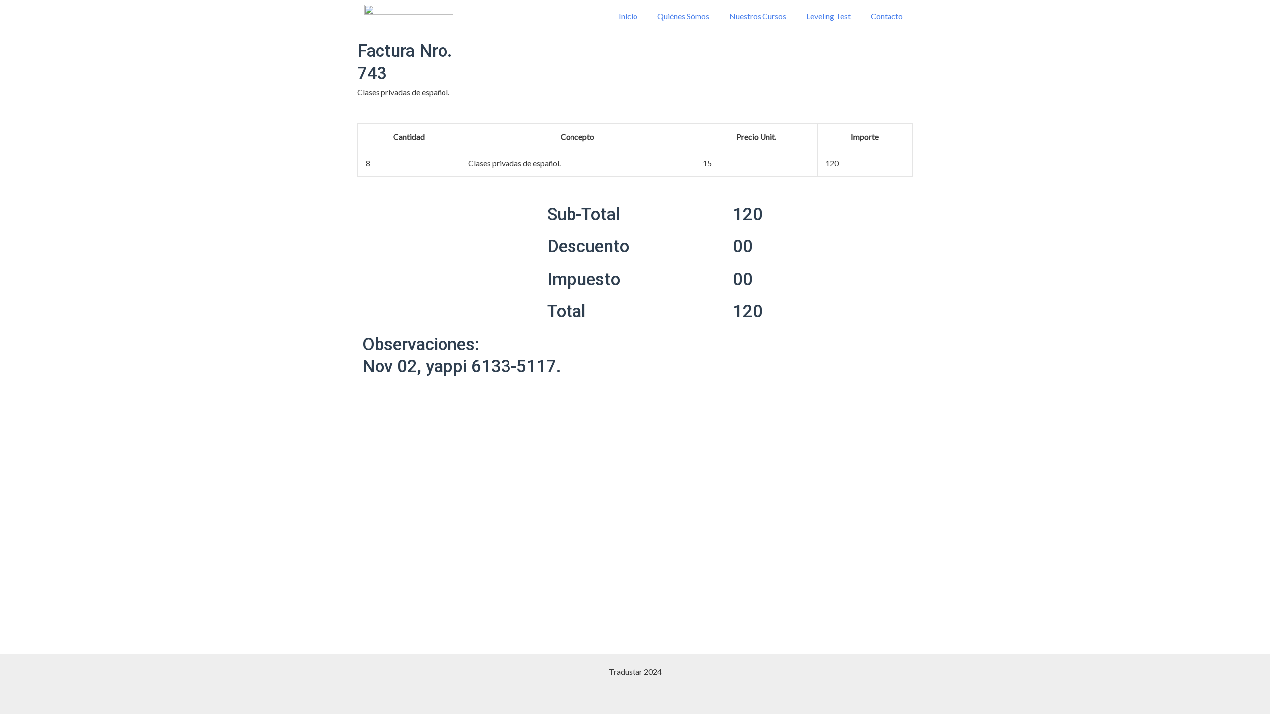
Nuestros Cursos (757, 16)
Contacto (887, 16)
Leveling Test (828, 16)
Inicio (628, 16)
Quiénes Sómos (683, 16)
